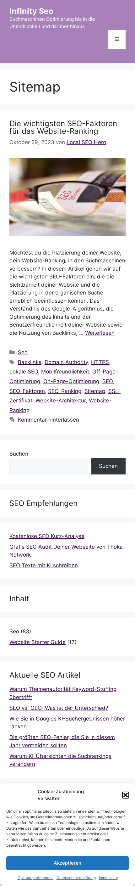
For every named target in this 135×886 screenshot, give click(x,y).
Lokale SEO (23, 371)
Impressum (108, 877)
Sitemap (94, 391)
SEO (107, 381)
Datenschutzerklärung (76, 877)
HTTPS (100, 362)
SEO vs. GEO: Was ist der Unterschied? (58, 708)
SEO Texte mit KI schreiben (43, 565)
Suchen (18, 454)
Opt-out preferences (35, 877)
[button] (125, 795)
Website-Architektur (60, 400)
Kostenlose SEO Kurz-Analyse (46, 536)
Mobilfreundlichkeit (65, 371)
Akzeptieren (67, 863)
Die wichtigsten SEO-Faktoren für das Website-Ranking (63, 127)
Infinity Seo (31, 11)
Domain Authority (66, 362)
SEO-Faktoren (27, 391)
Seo (23, 352)
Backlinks (29, 362)
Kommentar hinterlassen (48, 420)
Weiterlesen (100, 333)
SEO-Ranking (64, 391)
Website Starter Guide (37, 642)
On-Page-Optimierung (71, 381)
